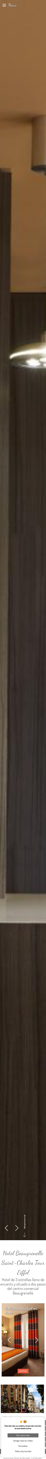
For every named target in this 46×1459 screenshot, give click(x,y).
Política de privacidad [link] (23, 1451)
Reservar (23, 1371)
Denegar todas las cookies (23, 1440)
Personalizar (23, 1446)
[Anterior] (6, 1228)
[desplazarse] (30, 1232)
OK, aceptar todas (23, 1435)
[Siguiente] (16, 1228)
